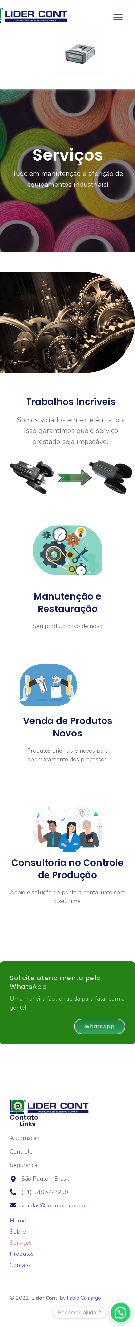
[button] (117, 17)
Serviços (21, 1243)
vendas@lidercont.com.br (54, 1205)
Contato (20, 1265)
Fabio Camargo (84, 1298)
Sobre (18, 1232)
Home (18, 1220)
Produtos (22, 1254)
